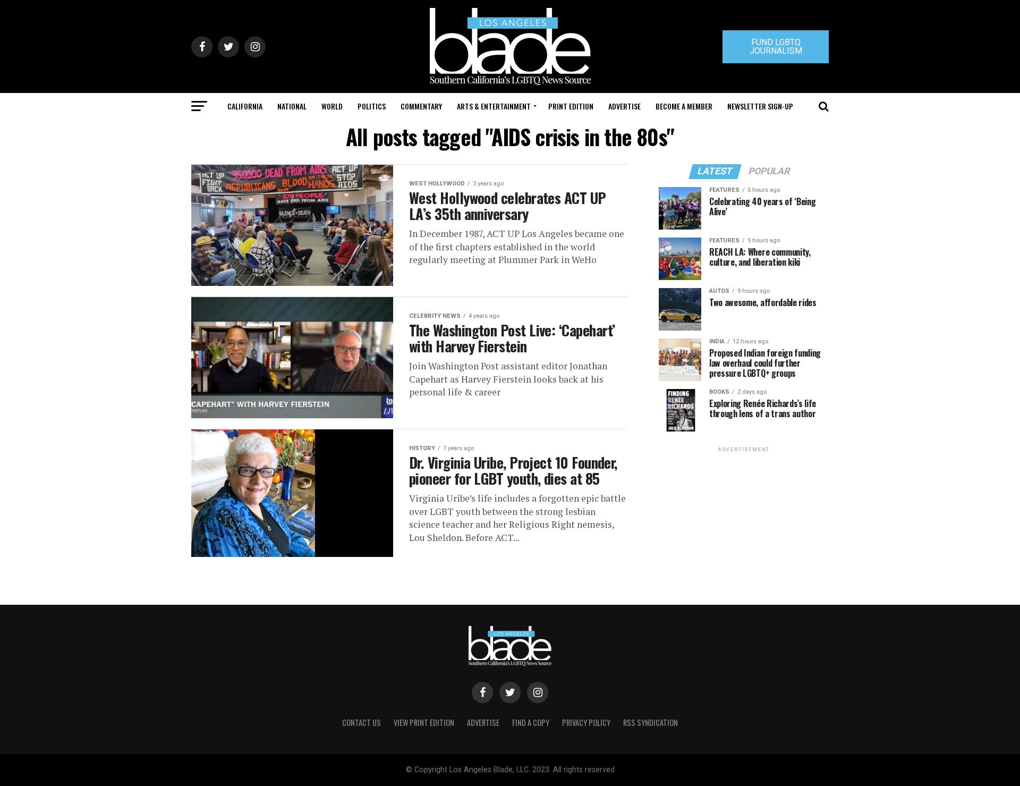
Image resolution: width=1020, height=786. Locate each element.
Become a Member (684, 106)
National (292, 106)
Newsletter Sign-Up (760, 106)
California (244, 106)
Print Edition (570, 106)
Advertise (624, 106)
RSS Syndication (650, 722)
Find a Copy (530, 722)
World (332, 106)
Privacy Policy (586, 722)
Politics (372, 106)
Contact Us (361, 722)
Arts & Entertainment (494, 106)
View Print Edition (424, 722)
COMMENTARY (421, 106)
